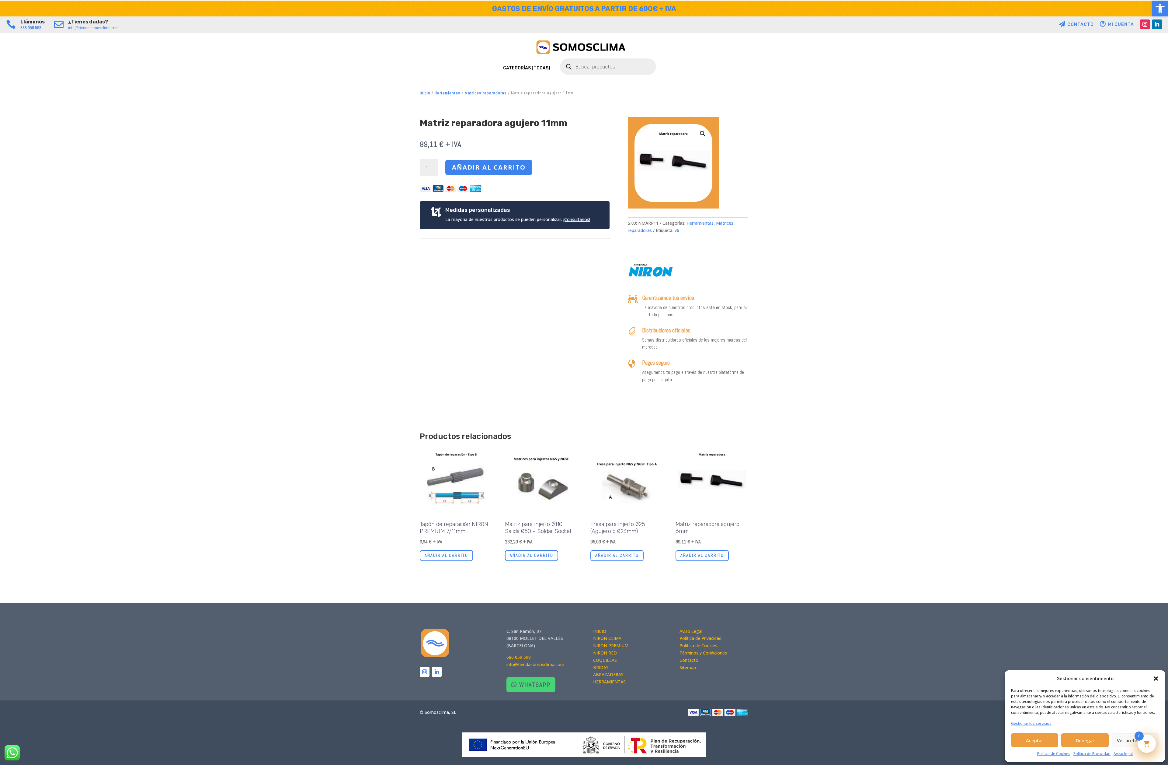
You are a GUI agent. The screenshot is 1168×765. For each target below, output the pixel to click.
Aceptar (1034, 740)
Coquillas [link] (605, 660)
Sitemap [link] (688, 667)
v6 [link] (677, 230)
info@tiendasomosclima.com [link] (93, 27)
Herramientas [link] (448, 93)
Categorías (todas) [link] (526, 68)
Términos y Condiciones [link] (703, 653)
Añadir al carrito (489, 167)
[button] (1156, 679)
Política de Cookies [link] (1053, 753)
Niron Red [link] (605, 653)
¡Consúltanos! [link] (576, 219)
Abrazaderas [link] (608, 674)
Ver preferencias (1135, 740)
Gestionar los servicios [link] (1031, 723)
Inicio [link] (425, 93)
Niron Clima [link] (607, 638)
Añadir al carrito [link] (446, 555)
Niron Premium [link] (610, 645)
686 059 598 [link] (30, 27)
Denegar (1085, 740)
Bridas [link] (601, 667)
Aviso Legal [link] (691, 631)
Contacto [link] (689, 660)
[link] (1160, 8)
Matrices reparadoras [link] (486, 93)
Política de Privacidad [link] (1092, 753)
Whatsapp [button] (535, 685)
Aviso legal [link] (1123, 753)
